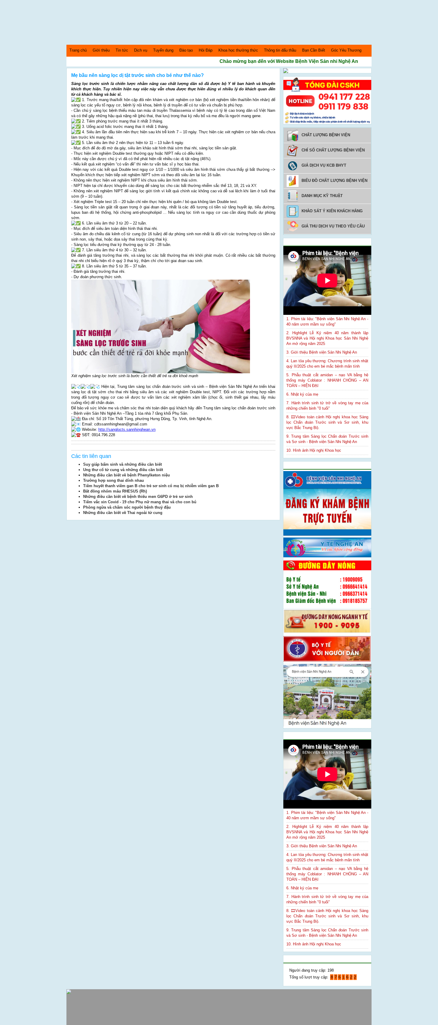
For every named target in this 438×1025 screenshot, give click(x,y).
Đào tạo (186, 50)
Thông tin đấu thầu (280, 50)
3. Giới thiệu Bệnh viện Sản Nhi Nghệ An (321, 352)
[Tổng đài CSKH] (327, 122)
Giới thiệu (101, 50)
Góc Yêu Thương (346, 50)
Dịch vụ (140, 50)
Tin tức (122, 50)
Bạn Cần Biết (313, 50)
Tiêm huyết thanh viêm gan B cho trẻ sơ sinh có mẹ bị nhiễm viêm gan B (151, 486)
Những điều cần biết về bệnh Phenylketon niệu (126, 475)
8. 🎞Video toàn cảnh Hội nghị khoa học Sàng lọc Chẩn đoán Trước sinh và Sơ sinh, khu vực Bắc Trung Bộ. (327, 422)
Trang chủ (78, 50)
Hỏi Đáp (205, 50)
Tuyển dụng (163, 50)
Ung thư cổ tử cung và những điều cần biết (123, 469)
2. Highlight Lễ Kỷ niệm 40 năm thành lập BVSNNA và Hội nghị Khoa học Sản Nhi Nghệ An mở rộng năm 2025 (327, 338)
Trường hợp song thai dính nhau (113, 480)
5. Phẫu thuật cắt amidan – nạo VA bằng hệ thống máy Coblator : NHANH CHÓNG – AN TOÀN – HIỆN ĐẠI (327, 380)
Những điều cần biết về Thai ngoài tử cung (122, 512)
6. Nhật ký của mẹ (302, 394)
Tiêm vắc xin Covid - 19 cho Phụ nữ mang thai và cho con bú (139, 502)
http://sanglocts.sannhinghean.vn (127, 429)
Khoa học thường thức (238, 50)
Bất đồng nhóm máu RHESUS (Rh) (115, 491)
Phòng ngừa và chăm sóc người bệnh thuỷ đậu (127, 507)
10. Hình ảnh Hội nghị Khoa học (313, 450)
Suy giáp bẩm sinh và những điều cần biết (122, 464)
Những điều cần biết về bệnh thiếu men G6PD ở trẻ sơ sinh (138, 496)
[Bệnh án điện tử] (285, 71)
